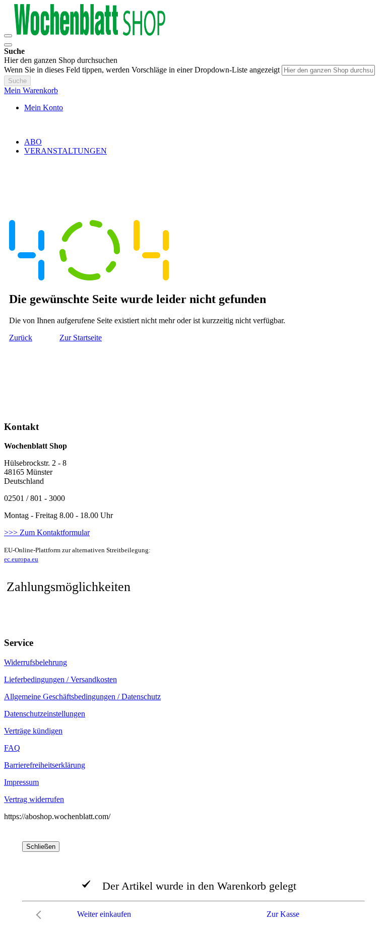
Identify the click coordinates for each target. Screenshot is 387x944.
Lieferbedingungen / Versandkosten (60, 679)
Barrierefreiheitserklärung (44, 765)
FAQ (12, 748)
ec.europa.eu (21, 559)
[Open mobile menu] (8, 35)
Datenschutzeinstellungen (44, 713)
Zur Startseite (80, 337)
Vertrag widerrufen (34, 799)
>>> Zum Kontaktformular (47, 532)
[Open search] (8, 44)
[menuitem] (33, 141)
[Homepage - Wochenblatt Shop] (89, 33)
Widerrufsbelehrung (35, 662)
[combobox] (328, 70)
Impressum (21, 782)
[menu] (193, 146)
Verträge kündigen (33, 731)
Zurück (20, 337)
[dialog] (193, 882)
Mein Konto (43, 107)
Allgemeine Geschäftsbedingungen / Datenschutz (82, 696)
